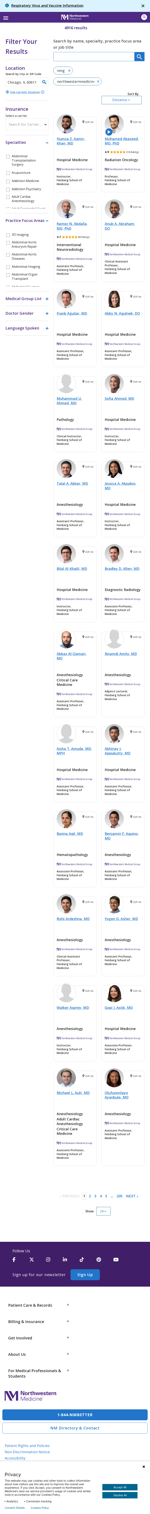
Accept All (119, 1487)
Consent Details (15, 1507)
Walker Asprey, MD (73, 1007)
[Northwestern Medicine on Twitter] (37, 1261)
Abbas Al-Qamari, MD (72, 656)
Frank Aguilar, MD (72, 313)
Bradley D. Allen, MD (122, 568)
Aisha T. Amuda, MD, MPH (74, 750)
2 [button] (90, 1196)
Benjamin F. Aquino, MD (122, 835)
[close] (143, 6)
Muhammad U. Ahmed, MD (69, 400)
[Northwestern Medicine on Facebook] (20, 1261)
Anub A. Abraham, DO (120, 226)
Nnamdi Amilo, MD (121, 653)
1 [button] (84, 1196)
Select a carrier (16, 116)
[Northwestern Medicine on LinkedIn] (71, 1261)
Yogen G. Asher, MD (121, 918)
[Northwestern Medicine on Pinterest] (104, 1261)
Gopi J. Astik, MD (119, 1007)
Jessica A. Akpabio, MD (120, 485)
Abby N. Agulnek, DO (122, 313)
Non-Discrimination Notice (27, 1452)
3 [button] (95, 1196)
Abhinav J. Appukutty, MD (117, 750)
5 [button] (106, 1196)
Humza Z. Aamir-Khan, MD (71, 141)
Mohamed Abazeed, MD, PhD (122, 141)
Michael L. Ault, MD (73, 1092)
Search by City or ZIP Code (23, 70)
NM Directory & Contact (75, 1428)
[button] (5, 17)
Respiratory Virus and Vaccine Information (47, 5)
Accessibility (15, 1458)
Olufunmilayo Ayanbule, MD (117, 1095)
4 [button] (101, 1196)
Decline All (120, 1495)
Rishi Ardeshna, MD (73, 918)
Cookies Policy (40, 1507)
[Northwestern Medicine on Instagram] (54, 1261)
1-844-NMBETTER (75, 1414)
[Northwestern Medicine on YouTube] (121, 1261)
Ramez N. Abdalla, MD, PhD (72, 226)
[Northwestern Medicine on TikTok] (88, 1261)
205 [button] (119, 1196)
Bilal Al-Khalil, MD (72, 568)
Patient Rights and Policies (27, 1445)
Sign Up (85, 1274)
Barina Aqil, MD (70, 833)
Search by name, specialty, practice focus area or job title (97, 44)
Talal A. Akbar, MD (72, 483)
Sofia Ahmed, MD (119, 398)
